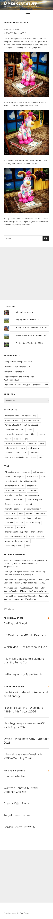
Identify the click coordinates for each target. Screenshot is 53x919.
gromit (29, 504)
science (8, 453)
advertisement (11, 430)
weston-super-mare (14, 546)
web (41, 457)
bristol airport (11, 481)
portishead (26, 518)
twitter (31, 536)
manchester (40, 513)
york (28, 546)
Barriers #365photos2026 (15, 372)
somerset (9, 527)
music (41, 443)
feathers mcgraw (34, 500)
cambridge (9, 490)
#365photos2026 (31, 420)
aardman (26, 472)
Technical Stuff (14, 618)
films (33, 434)
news (22, 448)
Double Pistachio (14, 776)
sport (17, 453)
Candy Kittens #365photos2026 (18, 362)
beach (7, 476)
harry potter (10, 513)
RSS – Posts (9, 609)
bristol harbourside (28, 481)
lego (26, 439)
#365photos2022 (13, 420)
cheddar (21, 490)
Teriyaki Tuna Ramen (17, 815)
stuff (25, 453)
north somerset (12, 518)
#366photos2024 (32, 425)
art (22, 430)
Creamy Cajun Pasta (16, 803)
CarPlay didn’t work (16, 623)
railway (38, 518)
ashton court (38, 472)
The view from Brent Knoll (27, 320)
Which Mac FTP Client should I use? (26, 646)
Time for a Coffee (14, 771)
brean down (32, 476)
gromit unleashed (12, 509)
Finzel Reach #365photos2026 (17, 367)
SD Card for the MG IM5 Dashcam (25, 635)
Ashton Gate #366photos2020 (29, 343)
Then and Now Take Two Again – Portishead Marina (26, 385)
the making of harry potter (16, 532)
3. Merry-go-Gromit (14, 32)
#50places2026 (29, 416)
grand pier (18, 504)
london (29, 513)
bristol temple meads (14, 486)
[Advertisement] (26, 273)
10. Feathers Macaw (24, 312)
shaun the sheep (33, 523)
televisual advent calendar (16, 457)
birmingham (19, 476)
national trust (11, 448)
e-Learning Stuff (14, 687)
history (8, 439)
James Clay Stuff (20, 3)
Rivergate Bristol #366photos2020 (31, 327)
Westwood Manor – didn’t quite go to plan (29, 591)
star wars (21, 527)
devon (7, 500)
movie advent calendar (15, 443)
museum (32, 443)
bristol (43, 476)
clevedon (9, 495)
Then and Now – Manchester (23, 599)
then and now (37, 532)
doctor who (19, 500)
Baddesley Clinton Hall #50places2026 (28, 583)
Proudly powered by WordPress (16, 913)
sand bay (9, 523)
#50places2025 (12, 416)
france (8, 504)
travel (33, 457)
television (34, 453)
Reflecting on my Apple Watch (23, 674)
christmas (32, 490)
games (42, 434)
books (29, 430)
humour (17, 439)
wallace (40, 536)
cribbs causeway (32, 495)
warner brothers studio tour (17, 541)
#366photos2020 (13, 425)
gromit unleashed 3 (32, 509)
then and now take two (15, 536)
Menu (28, 13)
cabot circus (32, 486)
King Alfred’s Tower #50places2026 (31, 335)
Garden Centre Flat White (20, 827)
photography (33, 448)
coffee (19, 495)
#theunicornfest (12, 472)
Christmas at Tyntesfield (22, 575)
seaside (19, 523)
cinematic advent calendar (16, 434)
